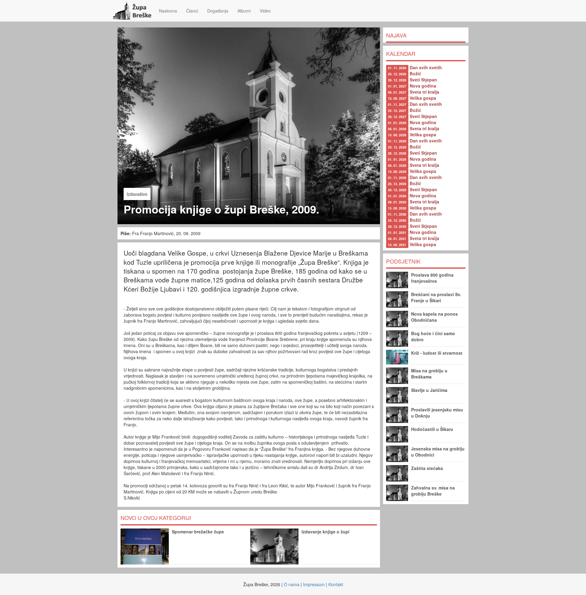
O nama (291, 584)
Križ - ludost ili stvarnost (436, 353)
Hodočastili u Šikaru (432, 429)
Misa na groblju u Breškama (429, 373)
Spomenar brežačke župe (198, 532)
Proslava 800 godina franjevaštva (432, 278)
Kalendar (400, 53)
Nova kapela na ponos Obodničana (434, 317)
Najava (396, 35)
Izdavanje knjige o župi (325, 532)
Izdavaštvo (137, 194)
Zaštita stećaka (427, 468)
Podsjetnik (403, 261)
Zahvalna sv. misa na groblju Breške (433, 491)
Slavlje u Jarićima (429, 390)
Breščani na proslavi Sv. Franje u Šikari (436, 297)
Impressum (314, 584)
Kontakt (335, 584)
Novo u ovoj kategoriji (156, 518)
